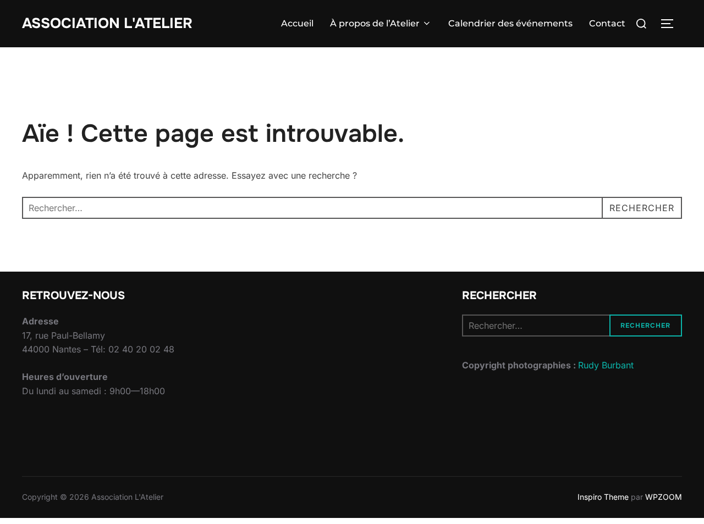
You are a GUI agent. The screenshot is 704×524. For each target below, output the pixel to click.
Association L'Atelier (107, 23)
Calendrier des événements (510, 23)
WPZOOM (663, 496)
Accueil (297, 23)
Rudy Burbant (606, 365)
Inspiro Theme (603, 496)
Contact (607, 23)
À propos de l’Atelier (375, 23)
